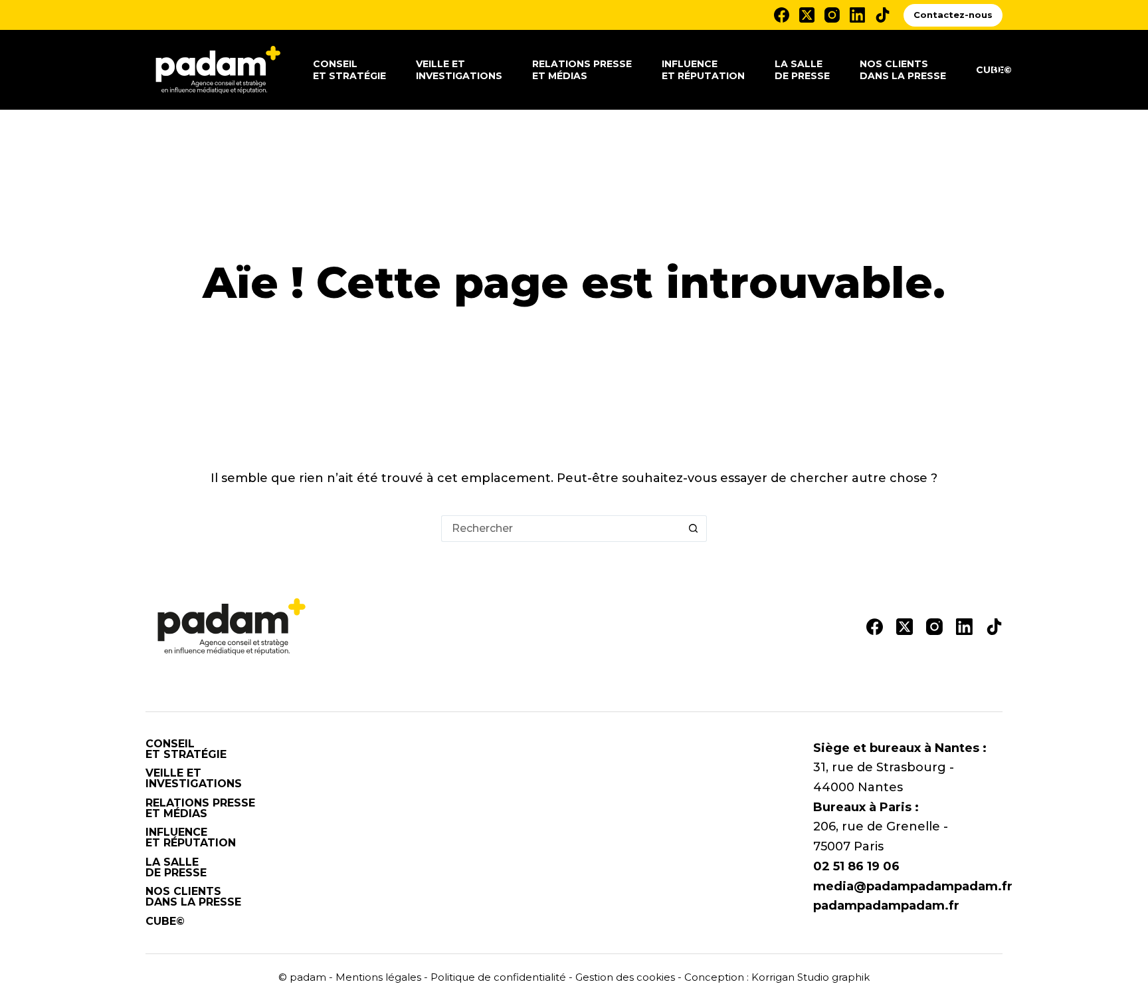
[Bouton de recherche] (693, 528)
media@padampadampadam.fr (912, 886)
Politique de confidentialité (498, 977)
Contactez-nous (953, 14)
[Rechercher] (998, 70)
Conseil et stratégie (349, 70)
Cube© (165, 921)
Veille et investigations (459, 70)
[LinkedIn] (857, 15)
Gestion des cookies (625, 977)
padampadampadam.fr (886, 905)
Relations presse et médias (582, 70)
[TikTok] (882, 15)
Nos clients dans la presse (903, 70)
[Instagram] (832, 15)
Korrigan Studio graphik (810, 977)
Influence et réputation (703, 70)
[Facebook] (781, 15)
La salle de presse (802, 70)
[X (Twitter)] (806, 15)
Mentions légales (378, 977)
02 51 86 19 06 (856, 866)
